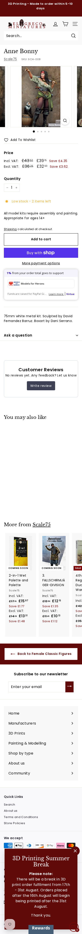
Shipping (10, 229)
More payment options (41, 263)
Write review (40, 385)
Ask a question (18, 335)
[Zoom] (65, 120)
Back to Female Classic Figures (44, 653)
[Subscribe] (69, 686)
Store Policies (14, 823)
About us (11, 811)
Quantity (12, 178)
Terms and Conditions (21, 817)
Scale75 (10, 59)
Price (8, 152)
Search (9, 804)
